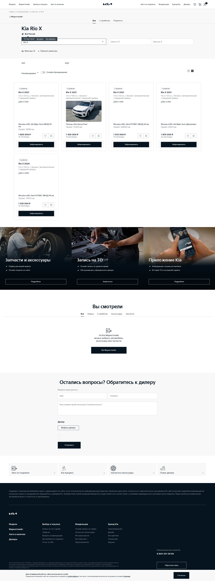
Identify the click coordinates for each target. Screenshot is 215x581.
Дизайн (111, 532)
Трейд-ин (46, 532)
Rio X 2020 (24, 164)
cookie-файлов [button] (73, 576)
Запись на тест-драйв (51, 529)
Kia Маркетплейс (23, 12)
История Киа (113, 536)
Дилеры (13, 539)
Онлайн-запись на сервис (86, 529)
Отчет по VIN (47, 542)
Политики (126, 576)
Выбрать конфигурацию (52, 536)
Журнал (111, 542)
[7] (204, 4)
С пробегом (104, 21)
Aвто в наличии (17, 534)
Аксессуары (116, 314)
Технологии (113, 539)
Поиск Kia (34, 12)
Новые (91, 314)
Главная (11, 12)
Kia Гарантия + (81, 539)
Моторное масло (82, 536)
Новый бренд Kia (115, 529)
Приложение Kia (82, 542)
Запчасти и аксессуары (85, 532)
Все (94, 21)
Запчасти (130, 314)
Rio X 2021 (23, 92)
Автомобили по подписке (52, 539)
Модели (13, 524)
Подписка (118, 21)
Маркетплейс (16, 529)
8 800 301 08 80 (165, 554)
